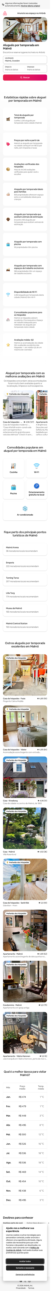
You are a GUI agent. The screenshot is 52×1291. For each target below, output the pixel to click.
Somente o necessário (25, 1268)
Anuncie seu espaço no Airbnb (31, 13)
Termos (31, 1288)
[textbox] (14, 69)
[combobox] (25, 60)
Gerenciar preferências (25, 1274)
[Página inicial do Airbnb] (5, 13)
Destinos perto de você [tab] (13, 1223)
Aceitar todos (25, 1261)
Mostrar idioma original (30, 6)
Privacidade (21, 1288)
